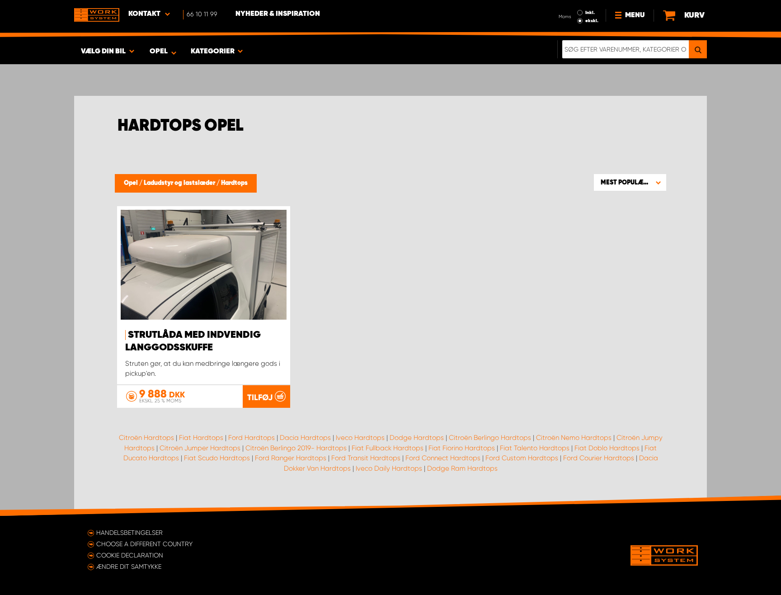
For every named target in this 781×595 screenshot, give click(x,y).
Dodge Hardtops (417, 438)
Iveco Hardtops (360, 438)
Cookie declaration (129, 555)
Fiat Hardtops (201, 438)
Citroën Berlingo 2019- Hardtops (296, 448)
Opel (131, 183)
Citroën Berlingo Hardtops (490, 438)
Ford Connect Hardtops (442, 458)
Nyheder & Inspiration (277, 14)
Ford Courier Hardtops (598, 458)
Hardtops (234, 183)
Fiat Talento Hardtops (534, 448)
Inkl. (590, 12)
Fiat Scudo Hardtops (217, 458)
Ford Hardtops (251, 438)
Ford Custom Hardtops (521, 458)
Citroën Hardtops (146, 438)
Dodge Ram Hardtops (462, 468)
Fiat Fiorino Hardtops (461, 448)
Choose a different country (144, 544)
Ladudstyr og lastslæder (180, 183)
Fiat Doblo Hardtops (607, 448)
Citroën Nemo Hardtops (574, 438)
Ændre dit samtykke (128, 566)
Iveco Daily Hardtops (389, 468)
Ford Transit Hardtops (365, 458)
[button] (630, 182)
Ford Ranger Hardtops (290, 458)
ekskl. (591, 21)
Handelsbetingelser (129, 532)
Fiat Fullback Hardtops (387, 448)
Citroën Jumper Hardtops (200, 448)
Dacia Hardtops (305, 438)
